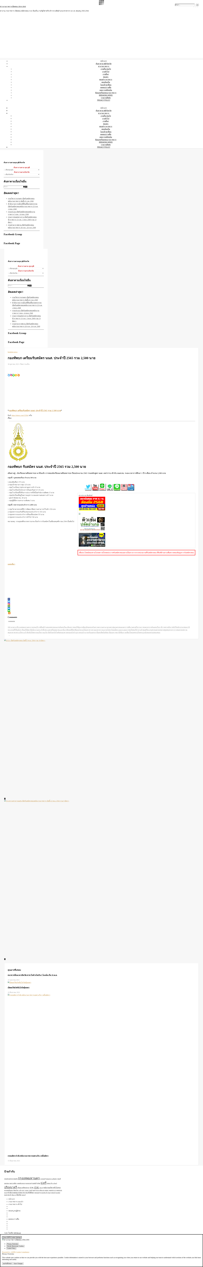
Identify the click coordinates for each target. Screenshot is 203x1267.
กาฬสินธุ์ (41, 627)
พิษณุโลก (78, 630)
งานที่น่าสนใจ (106, 69)
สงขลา (160, 630)
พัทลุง (69, 630)
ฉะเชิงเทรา (69, 627)
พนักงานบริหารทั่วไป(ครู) (52, 1187)
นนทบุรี (155, 627)
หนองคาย (63, 632)
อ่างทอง (80, 632)
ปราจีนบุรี (22, 630)
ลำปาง (138, 630)
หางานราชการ (103, 66)
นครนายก (105, 627)
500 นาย (11, 627)
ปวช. (32, 1188)
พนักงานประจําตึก (38, 630)
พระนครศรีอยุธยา (51, 630)
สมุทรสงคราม (182, 630)
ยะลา (104, 630)
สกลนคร (155, 630)
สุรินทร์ (52, 632)
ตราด (97, 627)
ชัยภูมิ (85, 627)
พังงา (65, 630)
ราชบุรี (129, 630)
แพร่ (150, 632)
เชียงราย (123, 632)
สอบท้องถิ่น (106, 82)
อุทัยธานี (107, 632)
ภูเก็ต (84, 630)
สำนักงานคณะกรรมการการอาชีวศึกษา (21, 1192)
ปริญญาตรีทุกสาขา (23, 1187)
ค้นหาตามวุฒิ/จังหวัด (103, 63)
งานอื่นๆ (106, 74)
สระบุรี (18, 632)
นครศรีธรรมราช (138, 627)
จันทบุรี (62, 627)
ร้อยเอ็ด (114, 630)
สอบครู (105, 77)
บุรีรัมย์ (176, 627)
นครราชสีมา (127, 627)
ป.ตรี (43, 1182)
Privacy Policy (103, 100)
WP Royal (17, 1233)
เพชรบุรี (136, 632)
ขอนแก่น (56, 627)
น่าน (166, 627)
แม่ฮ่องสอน (156, 632)
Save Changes (18, 1263)
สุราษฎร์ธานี (44, 632)
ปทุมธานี (186, 627)
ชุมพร (89, 627)
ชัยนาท (80, 627)
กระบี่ (16, 627)
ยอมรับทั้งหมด (7, 1263)
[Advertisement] (101, 392)
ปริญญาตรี (10, 1187)
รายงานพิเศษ (106, 97)
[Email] (9, 606)
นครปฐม (112, 627)
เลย (147, 632)
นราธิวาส (161, 627)
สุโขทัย (57, 632)
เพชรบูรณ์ (142, 632)
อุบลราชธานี (115, 632)
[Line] (13, 373)
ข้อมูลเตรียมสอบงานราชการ (105, 93)
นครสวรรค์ (148, 627)
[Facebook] (9, 599)
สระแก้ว (24, 632)
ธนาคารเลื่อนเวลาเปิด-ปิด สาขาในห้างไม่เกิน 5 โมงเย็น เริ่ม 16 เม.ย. (32, 975)
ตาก (100, 627)
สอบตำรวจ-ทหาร (105, 79)
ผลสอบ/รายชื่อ (105, 87)
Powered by (15, 1252)
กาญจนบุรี (34, 627)
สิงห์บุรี (29, 632)
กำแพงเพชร (48, 627)
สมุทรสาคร (12, 632)
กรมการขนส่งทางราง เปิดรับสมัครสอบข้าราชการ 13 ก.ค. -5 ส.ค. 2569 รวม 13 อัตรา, (22, 219)
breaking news (106, 95)
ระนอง (119, 630)
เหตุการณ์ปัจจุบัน (105, 90)
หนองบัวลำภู (72, 632)
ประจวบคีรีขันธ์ (13, 630)
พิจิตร (73, 630)
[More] (18, 373)
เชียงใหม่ (129, 632)
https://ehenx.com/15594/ (20, 415)
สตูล (165, 630)
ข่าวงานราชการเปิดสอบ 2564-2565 (13, 7)
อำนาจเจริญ (87, 632)
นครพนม (118, 627)
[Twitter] (9, 373)
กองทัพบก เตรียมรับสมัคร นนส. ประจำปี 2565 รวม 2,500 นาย (35, 410)
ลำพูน (143, 630)
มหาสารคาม (90, 630)
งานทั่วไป (105, 71)
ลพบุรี (134, 630)
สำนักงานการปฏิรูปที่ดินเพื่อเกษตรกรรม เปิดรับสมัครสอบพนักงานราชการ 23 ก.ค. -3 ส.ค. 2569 (23, 206)
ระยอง (124, 630)
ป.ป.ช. (181, 627)
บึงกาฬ (171, 627)
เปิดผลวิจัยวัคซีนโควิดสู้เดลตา (18, 987)
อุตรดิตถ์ (101, 632)
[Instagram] (11, 373)
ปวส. (36, 1187)
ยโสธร (108, 630)
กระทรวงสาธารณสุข (11, 1179)
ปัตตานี (29, 630)
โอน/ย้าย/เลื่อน (105, 85)
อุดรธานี (95, 632)
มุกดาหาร (98, 630)
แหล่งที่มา (11, 564)
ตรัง (93, 627)
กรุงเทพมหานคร (24, 627)
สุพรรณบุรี (36, 632)
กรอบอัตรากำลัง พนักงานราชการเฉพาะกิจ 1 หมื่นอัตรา (28, 1156)
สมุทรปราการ (172, 630)
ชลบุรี (75, 627)
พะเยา (60, 630)
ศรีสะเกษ (148, 630)
